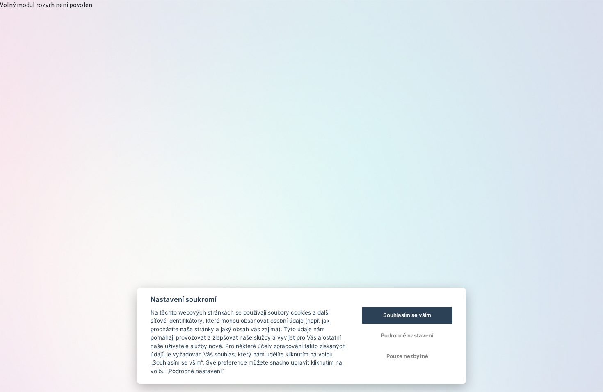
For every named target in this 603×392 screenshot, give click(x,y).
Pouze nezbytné (407, 356)
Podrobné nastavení (407, 335)
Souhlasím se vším (407, 315)
